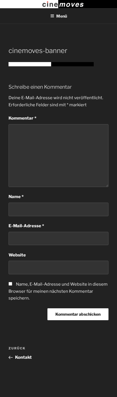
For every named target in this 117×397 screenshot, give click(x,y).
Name (16, 196)
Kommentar (22, 118)
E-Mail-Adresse (26, 225)
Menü (61, 16)
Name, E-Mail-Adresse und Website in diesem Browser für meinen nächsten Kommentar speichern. (58, 291)
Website (17, 255)
